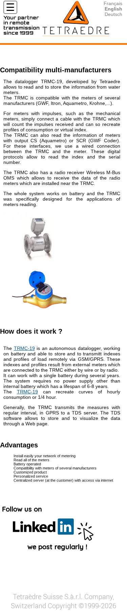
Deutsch (113, 14)
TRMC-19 (24, 348)
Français (113, 3)
